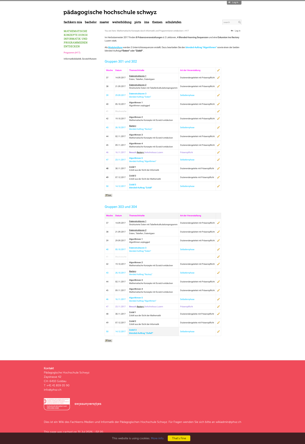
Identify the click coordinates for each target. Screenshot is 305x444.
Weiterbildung (122, 22)
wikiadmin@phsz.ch (228, 422)
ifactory (132, 126)
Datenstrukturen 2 (137, 85)
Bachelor (91, 22)
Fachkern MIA (73, 22)
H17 (187, 31)
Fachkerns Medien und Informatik (92, 422)
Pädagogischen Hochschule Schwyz (143, 422)
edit (218, 70)
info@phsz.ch (52, 389)
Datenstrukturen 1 (137, 221)
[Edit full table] (108, 195)
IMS (146, 22)
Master (104, 22)
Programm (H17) (72, 52)
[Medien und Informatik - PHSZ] (110, 12)
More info (157, 438)
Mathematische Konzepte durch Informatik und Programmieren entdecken (76, 38)
